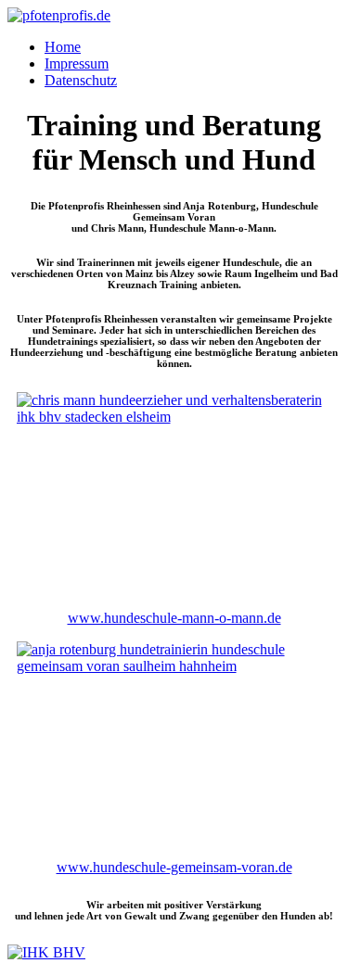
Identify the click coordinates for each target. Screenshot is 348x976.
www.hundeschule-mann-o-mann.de (174, 618)
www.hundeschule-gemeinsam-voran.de (174, 867)
